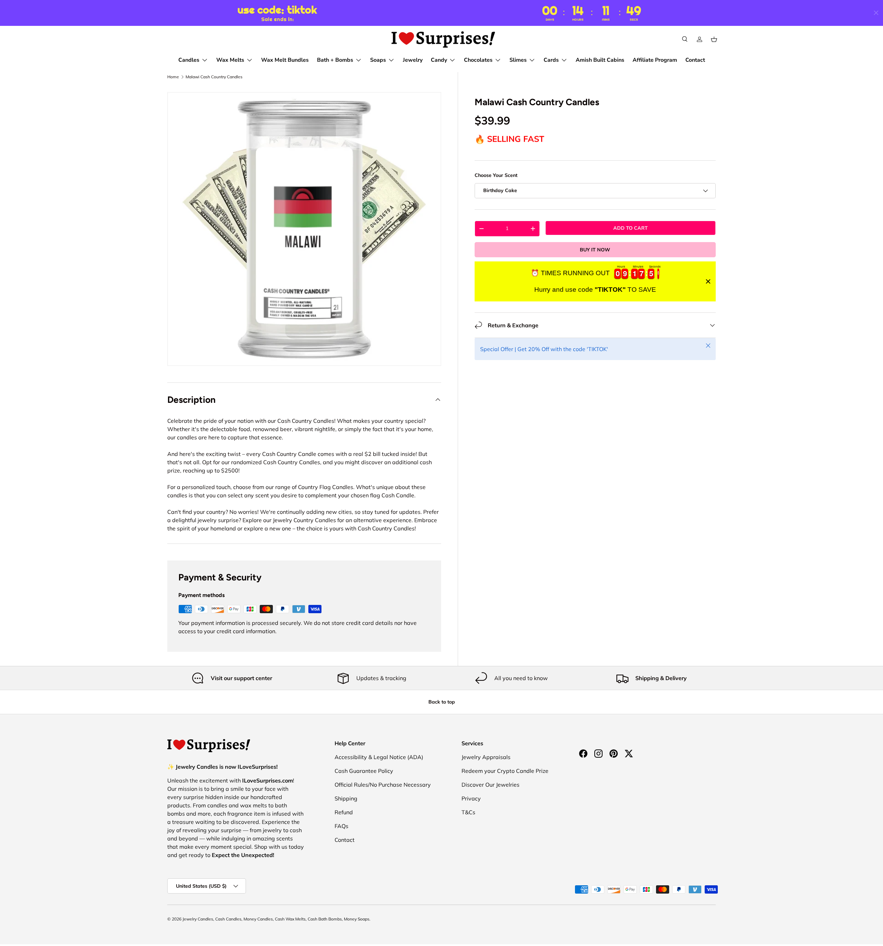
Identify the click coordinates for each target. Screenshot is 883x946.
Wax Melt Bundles (285, 60)
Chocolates (478, 60)
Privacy (471, 798)
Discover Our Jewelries (490, 784)
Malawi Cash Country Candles (214, 77)
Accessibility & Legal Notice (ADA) (379, 757)
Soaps (378, 60)
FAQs (341, 826)
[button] (714, 39)
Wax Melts (230, 60)
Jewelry (413, 60)
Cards (551, 60)
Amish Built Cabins (600, 60)
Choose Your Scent (496, 175)
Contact (695, 60)
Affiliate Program (655, 60)
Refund (344, 812)
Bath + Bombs (335, 60)
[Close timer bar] (876, 13)
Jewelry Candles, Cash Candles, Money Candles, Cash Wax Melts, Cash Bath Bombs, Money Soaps (275, 919)
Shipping (346, 798)
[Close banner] (708, 281)
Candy (439, 60)
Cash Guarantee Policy (364, 770)
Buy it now (595, 250)
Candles (188, 60)
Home (173, 77)
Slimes (518, 60)
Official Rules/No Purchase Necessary (383, 784)
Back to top (441, 702)
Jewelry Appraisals (486, 757)
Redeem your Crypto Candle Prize (505, 770)
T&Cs (468, 812)
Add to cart (630, 228)
